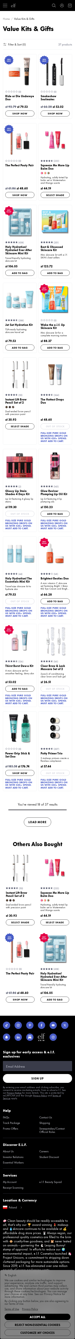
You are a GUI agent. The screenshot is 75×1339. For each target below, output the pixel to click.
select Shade (55, 195)
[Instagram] (18, 1025)
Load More (37, 822)
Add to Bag (20, 273)
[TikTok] (6, 1025)
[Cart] (70, 5)
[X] (64, 1025)
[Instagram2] (53, 1037)
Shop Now (19, 113)
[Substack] (29, 1037)
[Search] (54, 5)
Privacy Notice (14, 1092)
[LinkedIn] (18, 1037)
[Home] (13, 5)
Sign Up (37, 1078)
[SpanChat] (6, 1037)
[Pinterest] (29, 1025)
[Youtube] (53, 1025)
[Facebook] (41, 1025)
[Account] (62, 5)
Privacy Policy (40, 1095)
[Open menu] (5, 5)
